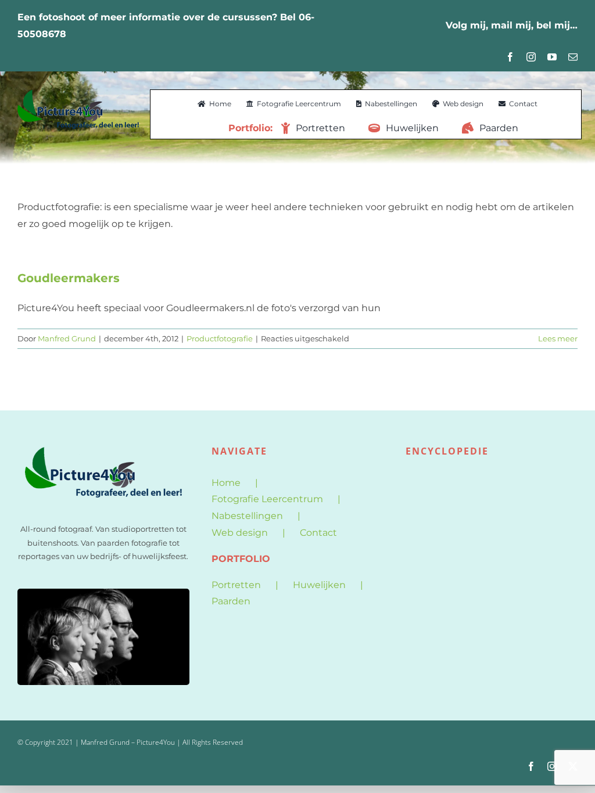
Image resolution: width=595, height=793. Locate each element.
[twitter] (573, 766)
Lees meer (558, 338)
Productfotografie (220, 338)
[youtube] (552, 57)
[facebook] (510, 57)
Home (226, 482)
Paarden (231, 601)
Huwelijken (319, 584)
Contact (318, 532)
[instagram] (531, 57)
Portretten (236, 584)
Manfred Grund (67, 338)
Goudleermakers (68, 278)
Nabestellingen (247, 515)
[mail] (573, 57)
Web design (240, 532)
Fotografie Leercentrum (267, 498)
